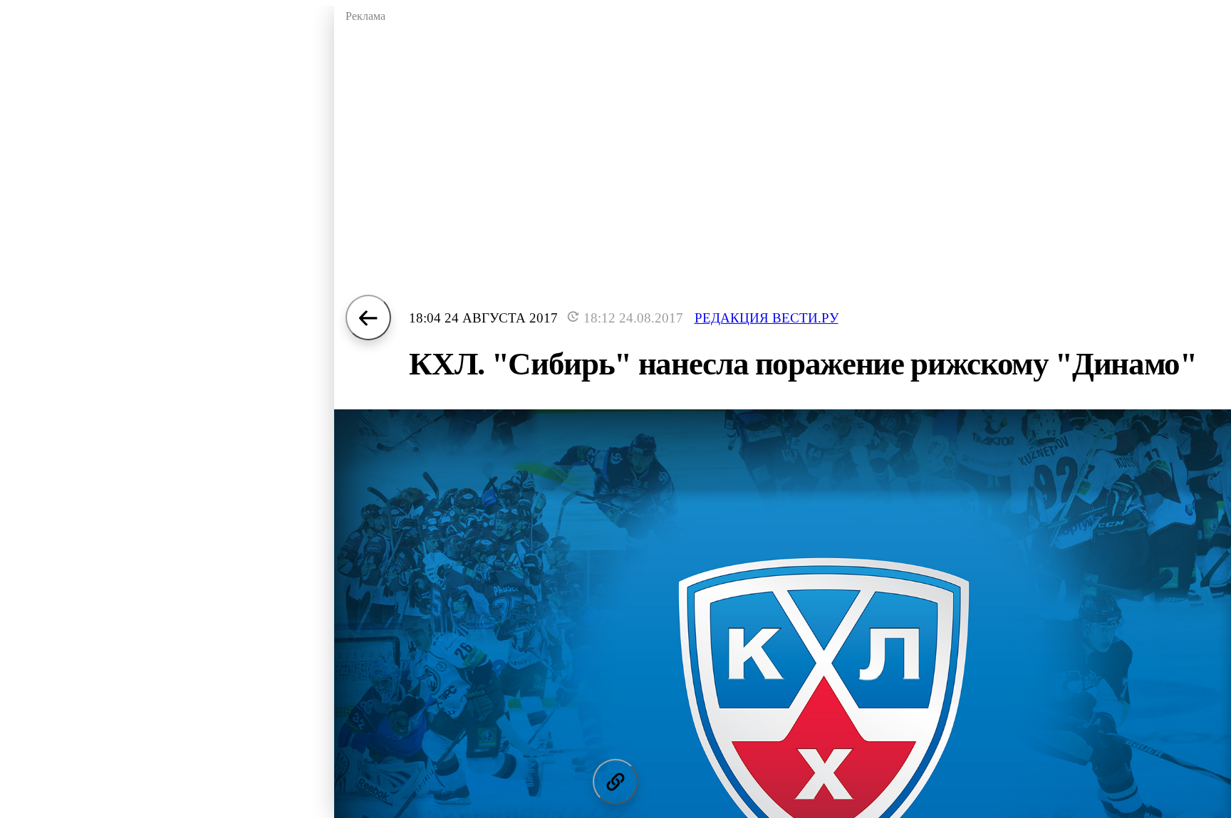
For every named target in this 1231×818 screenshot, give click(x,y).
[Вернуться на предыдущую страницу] (368, 317)
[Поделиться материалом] (615, 781)
